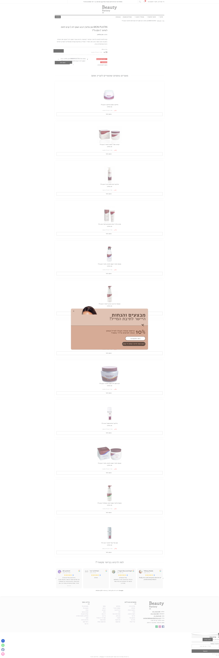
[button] (3, 641)
